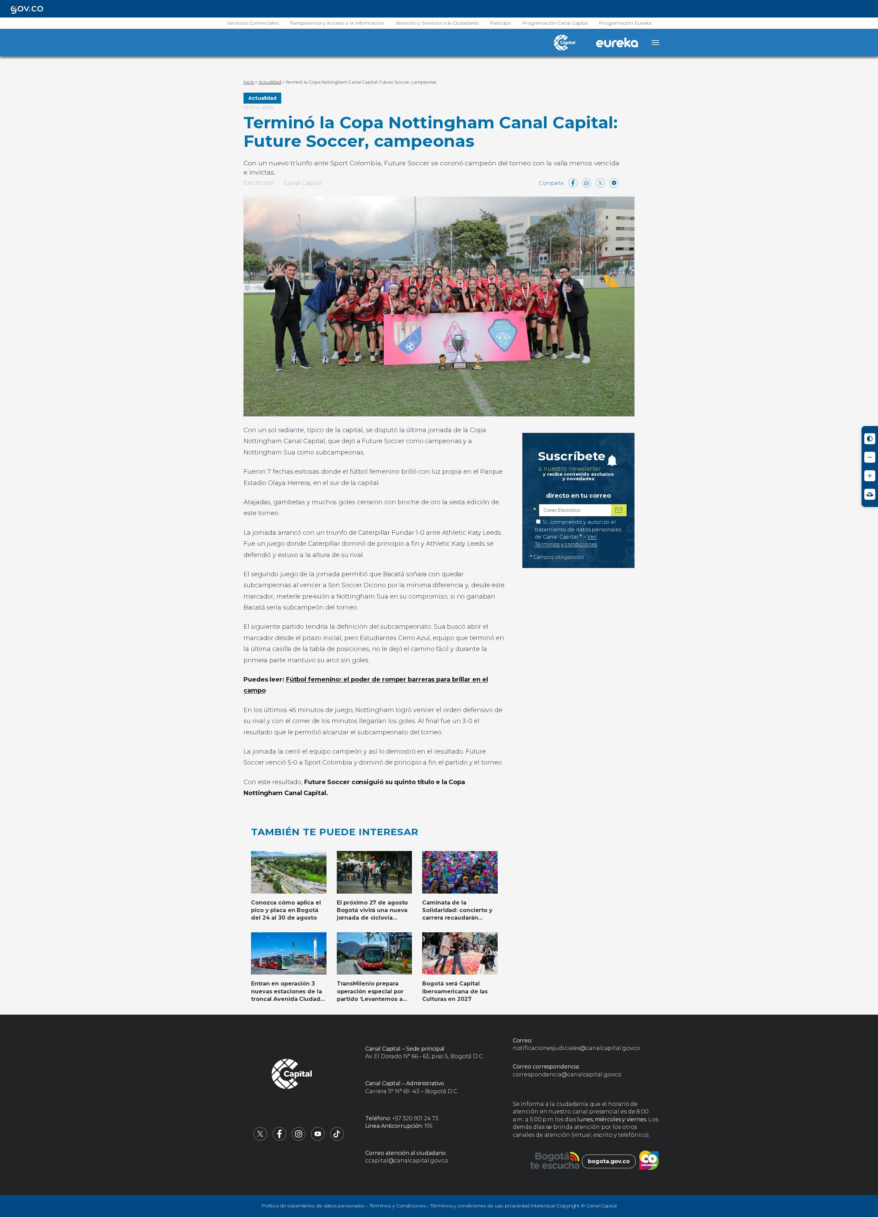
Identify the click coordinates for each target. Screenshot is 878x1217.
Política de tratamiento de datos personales (312, 1206)
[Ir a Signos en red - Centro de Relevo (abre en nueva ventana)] (870, 494)
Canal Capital (303, 183)
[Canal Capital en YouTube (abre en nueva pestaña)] (318, 1139)
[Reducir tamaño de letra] (870, 457)
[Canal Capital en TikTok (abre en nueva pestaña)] (337, 1139)
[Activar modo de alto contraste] (870, 438)
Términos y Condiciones (397, 1206)
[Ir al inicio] (292, 1075)
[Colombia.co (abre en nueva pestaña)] (649, 1161)
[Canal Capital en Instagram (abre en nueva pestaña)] (299, 1139)
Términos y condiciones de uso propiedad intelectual (492, 1206)
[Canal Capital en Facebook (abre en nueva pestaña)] (279, 1139)
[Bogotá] (554, 1161)
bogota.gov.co (609, 1161)
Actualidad (262, 98)
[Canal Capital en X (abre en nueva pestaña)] (260, 1139)
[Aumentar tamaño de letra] (870, 475)
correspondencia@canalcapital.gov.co (567, 1074)
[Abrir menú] (655, 42)
